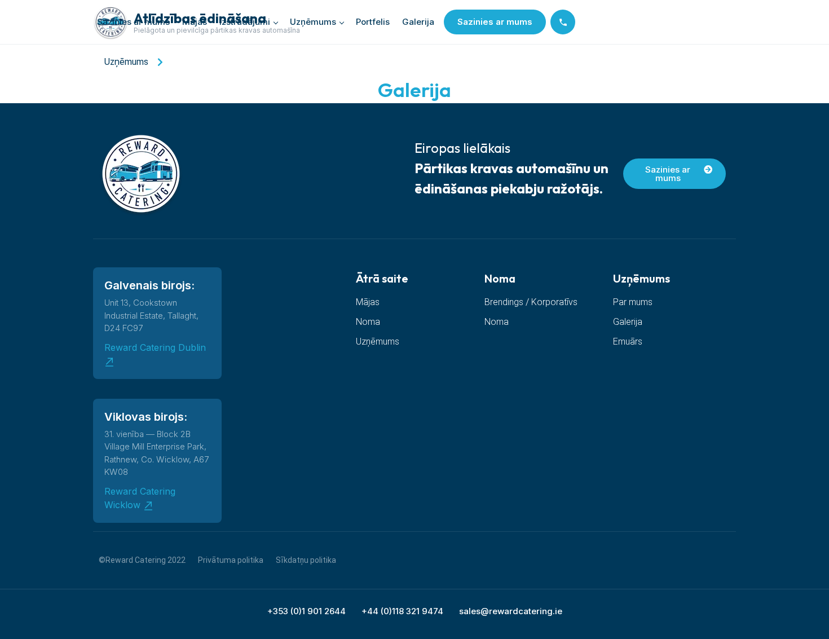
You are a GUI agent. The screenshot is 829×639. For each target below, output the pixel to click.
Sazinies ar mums (133, 21)
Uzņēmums (313, 21)
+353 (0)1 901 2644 (306, 611)
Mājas (194, 21)
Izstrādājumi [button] (244, 21)
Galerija (418, 21)
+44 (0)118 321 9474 (402, 611)
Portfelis (373, 21)
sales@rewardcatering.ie (510, 611)
